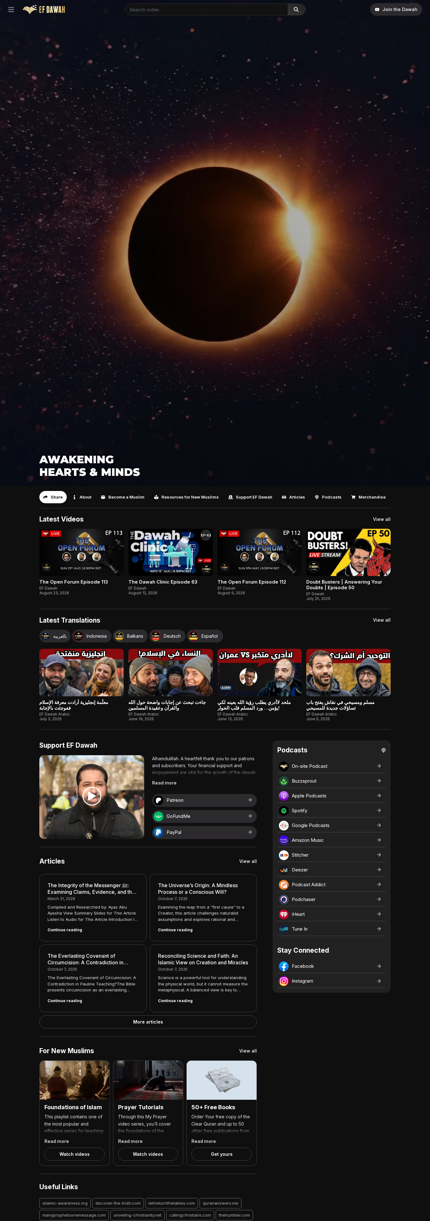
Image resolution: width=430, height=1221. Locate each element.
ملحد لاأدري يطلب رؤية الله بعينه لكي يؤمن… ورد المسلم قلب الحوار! (254, 705)
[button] (53, 497)
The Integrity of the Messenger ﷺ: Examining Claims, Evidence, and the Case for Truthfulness (91, 892)
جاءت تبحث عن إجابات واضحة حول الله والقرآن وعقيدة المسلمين (167, 705)
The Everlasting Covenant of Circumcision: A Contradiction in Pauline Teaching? (85, 962)
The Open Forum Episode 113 (73, 582)
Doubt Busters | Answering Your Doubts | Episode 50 (344, 585)
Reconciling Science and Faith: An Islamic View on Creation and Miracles (203, 959)
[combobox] (205, 9)
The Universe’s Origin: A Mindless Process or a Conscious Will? (198, 888)
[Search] (296, 9)
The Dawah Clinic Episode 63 (162, 582)
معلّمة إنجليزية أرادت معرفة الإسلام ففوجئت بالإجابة (73, 705)
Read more (164, 782)
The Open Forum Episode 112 (252, 582)
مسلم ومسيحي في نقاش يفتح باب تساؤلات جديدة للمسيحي (340, 705)
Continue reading (65, 929)
